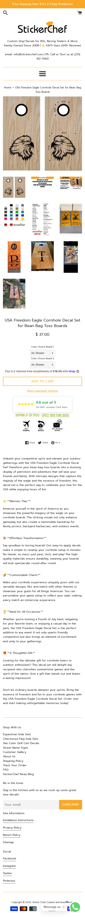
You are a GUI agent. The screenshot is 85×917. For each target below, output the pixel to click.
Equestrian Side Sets (17, 734)
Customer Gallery (14, 752)
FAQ (5, 770)
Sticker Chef (38, 902)
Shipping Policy (13, 761)
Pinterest (9, 881)
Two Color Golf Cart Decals (21, 743)
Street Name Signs (15, 748)
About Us (9, 756)
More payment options (42, 391)
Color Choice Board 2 (42, 358)
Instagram (9, 866)
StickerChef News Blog (18, 774)
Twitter (7, 873)
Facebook (9, 858)
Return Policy (11, 835)
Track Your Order (14, 765)
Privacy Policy (12, 828)
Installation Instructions (18, 820)
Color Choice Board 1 (42, 347)
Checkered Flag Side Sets (20, 739)
